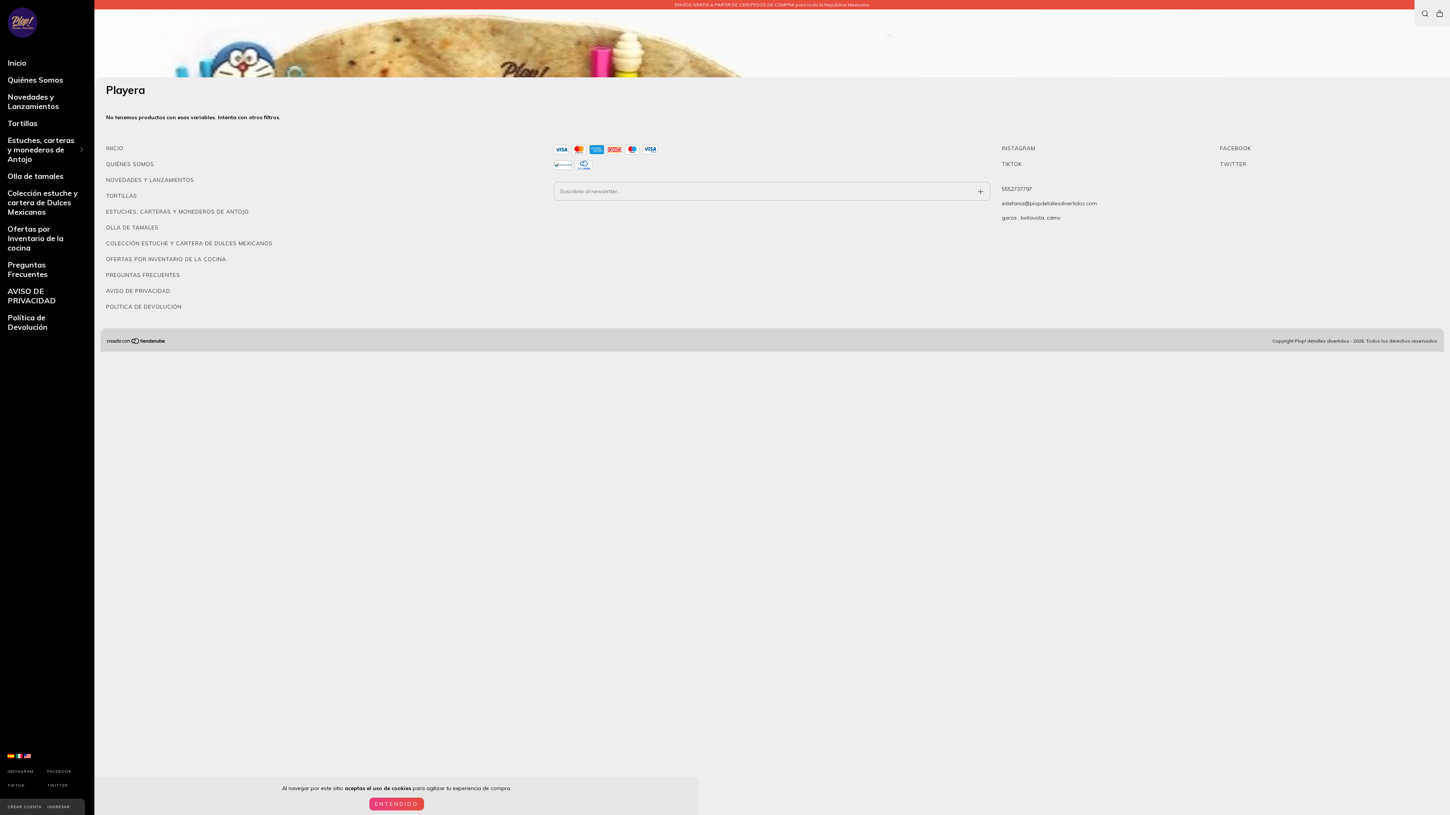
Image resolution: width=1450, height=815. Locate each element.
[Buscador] (1425, 13)
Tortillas (22, 123)
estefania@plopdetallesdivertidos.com (1049, 203)
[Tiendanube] (136, 342)
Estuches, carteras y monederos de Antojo (41, 149)
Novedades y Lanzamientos (33, 101)
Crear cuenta (25, 806)
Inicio (17, 63)
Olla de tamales (35, 176)
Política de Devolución (28, 322)
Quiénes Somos (35, 80)
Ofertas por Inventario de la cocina (35, 238)
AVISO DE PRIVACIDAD (32, 295)
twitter (57, 785)
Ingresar (58, 806)
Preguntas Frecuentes (28, 269)
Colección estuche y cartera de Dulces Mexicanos (43, 202)
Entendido (396, 804)
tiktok (16, 785)
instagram (21, 771)
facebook (59, 771)
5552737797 (1017, 189)
